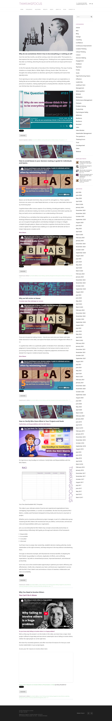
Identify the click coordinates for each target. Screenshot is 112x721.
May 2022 (79, 334)
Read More (23, 135)
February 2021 (80, 379)
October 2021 (80, 355)
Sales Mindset (80, 130)
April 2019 (79, 425)
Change (78, 37)
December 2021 (80, 349)
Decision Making (41, 275)
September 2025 (81, 219)
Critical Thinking (49, 584)
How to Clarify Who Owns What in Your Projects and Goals (41, 421)
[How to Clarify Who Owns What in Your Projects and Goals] (46, 412)
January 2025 (80, 240)
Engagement (61, 584)
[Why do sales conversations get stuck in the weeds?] (77, 171)
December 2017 (80, 473)
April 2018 (79, 461)
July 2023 (78, 295)
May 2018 (79, 458)
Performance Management (84, 100)
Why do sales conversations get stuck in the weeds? (86, 171)
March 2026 (79, 204)
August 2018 (79, 449)
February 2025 (80, 237)
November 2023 (80, 283)
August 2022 (79, 325)
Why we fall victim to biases (29, 298)
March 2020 (79, 413)
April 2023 (79, 304)
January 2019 (80, 434)
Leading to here (80, 85)
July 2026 (78, 192)
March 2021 (79, 376)
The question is (62, 139)
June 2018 (79, 455)
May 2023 (79, 301)
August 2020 (79, 398)
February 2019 (80, 431)
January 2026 (80, 207)
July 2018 (78, 452)
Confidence (79, 43)
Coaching (43, 139)
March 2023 (79, 307)
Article (78, 27)
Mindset (53, 139)
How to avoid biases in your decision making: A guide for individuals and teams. (45, 162)
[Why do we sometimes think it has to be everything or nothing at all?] (46, 33)
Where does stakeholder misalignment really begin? (86, 162)
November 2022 (80, 316)
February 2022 (80, 343)
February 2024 (80, 274)
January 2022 (80, 346)
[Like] (66, 140)
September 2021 (81, 358)
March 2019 (79, 428)
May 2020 (79, 407)
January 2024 (80, 277)
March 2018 (79, 464)
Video (71, 275)
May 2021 (79, 370)
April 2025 (79, 231)
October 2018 (80, 443)
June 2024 (79, 262)
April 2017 (79, 494)
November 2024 (80, 247)
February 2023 (80, 310)
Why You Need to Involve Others (31, 592)
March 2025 (79, 234)
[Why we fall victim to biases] (46, 289)
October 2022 (80, 319)
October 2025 (80, 216)
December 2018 (80, 437)
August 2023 (79, 292)
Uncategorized (80, 145)
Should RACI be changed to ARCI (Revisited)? (86, 166)
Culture (78, 55)
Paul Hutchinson (35, 139)
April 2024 (79, 268)
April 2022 (79, 337)
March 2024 (79, 271)
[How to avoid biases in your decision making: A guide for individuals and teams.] (46, 151)
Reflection (79, 115)
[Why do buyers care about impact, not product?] (77, 180)
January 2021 (80, 382)
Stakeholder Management (43, 586)
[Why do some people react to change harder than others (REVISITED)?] (77, 175)
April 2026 (79, 201)
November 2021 (80, 352)
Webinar (78, 151)
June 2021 (79, 367)
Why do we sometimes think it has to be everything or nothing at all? (45, 54)
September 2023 (81, 289)
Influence (69, 584)
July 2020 (78, 401)
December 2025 (80, 210)
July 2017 (78, 485)
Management (52, 275)
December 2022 (80, 313)
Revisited (78, 124)
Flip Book (78, 67)
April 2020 (79, 410)
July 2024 (78, 259)
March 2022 (79, 340)
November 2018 (80, 440)
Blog (77, 34)
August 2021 (79, 361)
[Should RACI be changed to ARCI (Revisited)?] (77, 166)
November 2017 (80, 476)
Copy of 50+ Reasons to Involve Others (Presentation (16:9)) (37, 685)
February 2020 (80, 416)
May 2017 (79, 491)
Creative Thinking (42, 584)
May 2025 (79, 228)
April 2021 (79, 373)
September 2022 (81, 322)
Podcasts (57, 139)
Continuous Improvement (84, 46)
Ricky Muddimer (32, 275)
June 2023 (79, 298)
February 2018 (80, 467)
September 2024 (81, 253)
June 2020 (79, 404)
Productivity (67, 275)
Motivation (79, 97)
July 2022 (78, 328)
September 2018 (81, 446)
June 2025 (79, 225)
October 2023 (80, 286)
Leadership (47, 275)
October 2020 (80, 392)
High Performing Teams (83, 76)
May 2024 (79, 265)
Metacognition (48, 139)
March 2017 (79, 497)
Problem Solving (81, 106)
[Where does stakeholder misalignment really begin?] (77, 162)
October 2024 (80, 250)
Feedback (79, 64)
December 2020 (80, 386)
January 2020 (80, 419)
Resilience (79, 118)
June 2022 (79, 331)
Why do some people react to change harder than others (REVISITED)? (86, 175)
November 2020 (80, 388)
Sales (77, 127)
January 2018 (80, 470)
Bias (40, 139)
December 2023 (80, 280)
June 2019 (79, 422)
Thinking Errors (80, 139)
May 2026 (79, 198)
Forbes (78, 70)
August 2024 (79, 256)
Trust (77, 142)
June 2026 (79, 195)
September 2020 (81, 395)
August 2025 (79, 222)
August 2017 (79, 482)
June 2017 (79, 488)
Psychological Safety (82, 112)
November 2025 (80, 213)
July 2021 (78, 364)
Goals (65, 584)
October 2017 (80, 479)
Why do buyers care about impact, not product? (85, 180)
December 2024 (80, 243)
